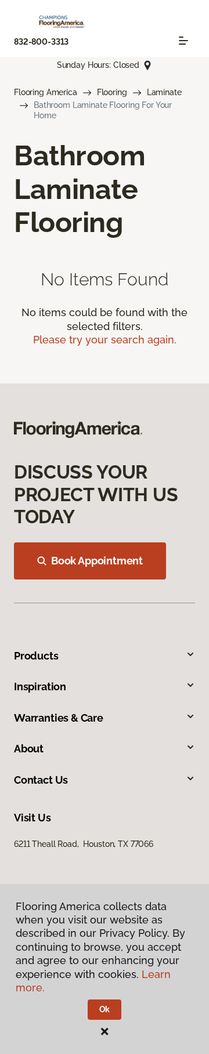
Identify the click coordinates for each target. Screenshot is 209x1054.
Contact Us (41, 780)
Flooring (112, 92)
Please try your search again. (104, 340)
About (29, 748)
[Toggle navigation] (183, 40)
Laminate (164, 92)
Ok (104, 1009)
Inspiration (40, 686)
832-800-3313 (41, 41)
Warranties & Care (58, 718)
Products (36, 656)
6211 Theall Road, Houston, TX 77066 (83, 844)
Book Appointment (97, 561)
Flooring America (45, 92)
